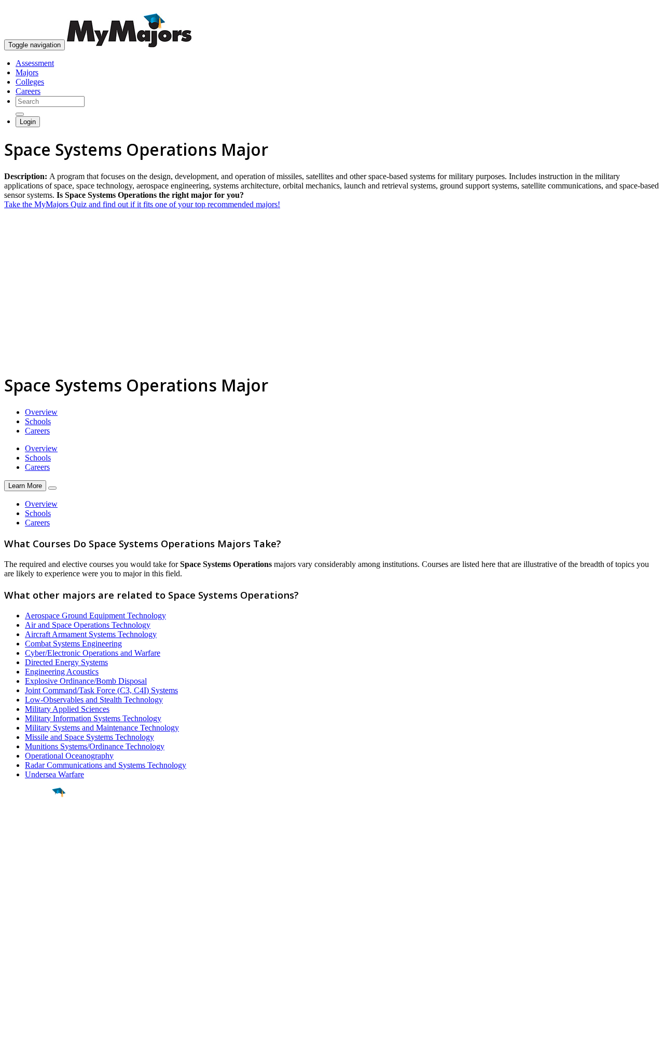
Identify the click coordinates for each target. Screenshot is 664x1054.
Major (28, 827)
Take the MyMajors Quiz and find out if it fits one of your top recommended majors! (142, 204)
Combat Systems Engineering (73, 643)
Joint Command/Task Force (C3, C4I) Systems (101, 690)
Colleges (30, 81)
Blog (12, 979)
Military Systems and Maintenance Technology (102, 727)
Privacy (42, 1040)
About (17, 911)
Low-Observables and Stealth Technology (94, 699)
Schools (38, 421)
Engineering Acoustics (62, 671)
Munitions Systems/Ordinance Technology (94, 746)
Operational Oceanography (69, 755)
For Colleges (25, 951)
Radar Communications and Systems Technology (105, 765)
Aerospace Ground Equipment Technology (95, 615)
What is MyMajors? (36, 932)
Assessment (35, 63)
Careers (28, 91)
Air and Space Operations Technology (87, 624)
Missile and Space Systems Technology (89, 737)
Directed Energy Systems (66, 662)
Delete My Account (36, 969)
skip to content (639, 8)
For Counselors (29, 941)
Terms (14, 1040)
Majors (27, 72)
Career (30, 873)
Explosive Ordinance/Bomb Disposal (86, 681)
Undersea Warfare (54, 774)
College (32, 850)
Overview (41, 412)
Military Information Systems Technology (93, 718)
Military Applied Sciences (67, 709)
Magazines (21, 960)
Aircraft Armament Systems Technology (91, 634)
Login (28, 122)
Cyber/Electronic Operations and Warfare (92, 652)
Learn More (25, 486)
